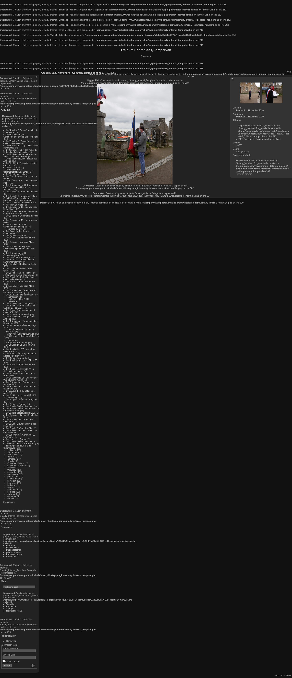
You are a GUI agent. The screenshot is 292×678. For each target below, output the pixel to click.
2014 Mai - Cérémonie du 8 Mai (20, 364)
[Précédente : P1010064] (250, 93)
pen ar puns (12, 476)
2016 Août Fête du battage (18, 257)
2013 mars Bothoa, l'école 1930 (20, 413)
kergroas (11, 487)
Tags (8, 604)
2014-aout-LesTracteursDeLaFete (23, 336)
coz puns (11, 496)
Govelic (10, 461)
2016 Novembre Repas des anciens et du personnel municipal (19, 247)
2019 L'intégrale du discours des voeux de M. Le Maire (19, 203)
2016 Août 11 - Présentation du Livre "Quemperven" (18, 261)
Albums (5, 109)
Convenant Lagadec (16, 465)
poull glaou (12, 474)
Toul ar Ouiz (12, 454)
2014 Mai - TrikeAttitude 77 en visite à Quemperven (18, 370)
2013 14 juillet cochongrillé (19, 395)
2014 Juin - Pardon (15, 358)
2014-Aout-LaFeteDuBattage (20, 334)
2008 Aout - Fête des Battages (20, 443)
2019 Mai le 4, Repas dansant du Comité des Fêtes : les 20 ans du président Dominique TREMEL (20, 198)
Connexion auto (12, 661)
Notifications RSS (14, 611)
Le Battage (12, 301)
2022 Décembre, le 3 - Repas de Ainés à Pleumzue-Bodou (19, 155)
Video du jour (13, 397)
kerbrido (11, 492)
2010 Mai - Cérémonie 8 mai (19, 441)
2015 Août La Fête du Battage (19, 295)
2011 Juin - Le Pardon (16, 439)
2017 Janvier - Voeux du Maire (20, 242)
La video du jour (14, 229)
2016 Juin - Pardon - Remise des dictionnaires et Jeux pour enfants (19, 274)
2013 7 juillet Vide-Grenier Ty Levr (22, 400)
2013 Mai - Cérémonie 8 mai (19, 406)
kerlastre (11, 485)
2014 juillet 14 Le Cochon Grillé (20, 345)
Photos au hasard (14, 554)
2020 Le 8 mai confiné (16, 174)
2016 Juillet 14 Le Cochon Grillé (21, 264)
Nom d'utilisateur (10, 648)
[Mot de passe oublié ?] (33, 666)
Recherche (11, 606)
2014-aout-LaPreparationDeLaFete (16, 341)
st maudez (12, 472)
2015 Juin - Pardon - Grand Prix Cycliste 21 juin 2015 (19, 307)
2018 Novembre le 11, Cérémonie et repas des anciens (20, 212)
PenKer (10, 457)
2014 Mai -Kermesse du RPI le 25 (21, 360)
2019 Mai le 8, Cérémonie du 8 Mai (22, 192)
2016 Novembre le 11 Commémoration (14, 254)
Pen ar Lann (13, 452)
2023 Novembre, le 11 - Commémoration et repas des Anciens (20, 135)
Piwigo (288, 675)
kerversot (11, 481)
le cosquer (12, 479)
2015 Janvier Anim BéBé (17, 314)
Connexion (11, 641)
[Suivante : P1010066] (272, 93)
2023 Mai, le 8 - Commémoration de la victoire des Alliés (19, 142)
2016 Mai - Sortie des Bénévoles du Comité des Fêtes (19, 278)
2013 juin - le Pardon (16, 404)
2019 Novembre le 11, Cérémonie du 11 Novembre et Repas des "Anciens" (20, 187)
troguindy (11, 470)
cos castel (12, 468)
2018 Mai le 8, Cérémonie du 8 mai (22, 216)
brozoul (10, 498)
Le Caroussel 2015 (16, 299)
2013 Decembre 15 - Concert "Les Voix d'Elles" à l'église (20, 379)
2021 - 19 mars (13, 167)
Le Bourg (11, 450)
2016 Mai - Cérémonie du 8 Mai (20, 281)
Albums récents (13, 552)
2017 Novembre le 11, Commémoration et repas (15, 225)
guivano (11, 494)
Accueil (45, 72)
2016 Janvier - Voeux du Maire (20, 286)
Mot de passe (9, 655)
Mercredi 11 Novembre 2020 (250, 110)
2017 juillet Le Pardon (16, 235)
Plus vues (10, 545)
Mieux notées (12, 548)
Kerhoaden (12, 459)
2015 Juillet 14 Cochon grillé (19, 303)
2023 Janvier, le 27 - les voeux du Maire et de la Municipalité (20, 151)
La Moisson (12, 297)
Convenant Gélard (15, 463)
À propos (10, 608)
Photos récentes (13, 550)
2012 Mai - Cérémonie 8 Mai (19, 428)
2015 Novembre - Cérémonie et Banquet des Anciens (19, 291)
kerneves (11, 483)
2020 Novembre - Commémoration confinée (15, 171)
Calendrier (11, 556)
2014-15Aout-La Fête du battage (21, 325)
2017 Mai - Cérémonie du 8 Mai (20, 238)
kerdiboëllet (12, 490)
